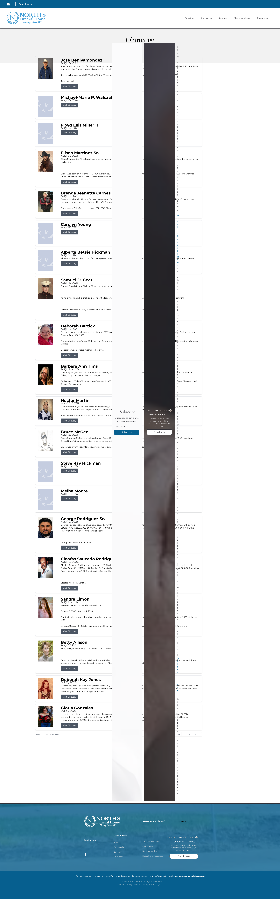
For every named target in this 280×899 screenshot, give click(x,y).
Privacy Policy (125, 884)
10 (179, 734)
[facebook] (85, 854)
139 (195, 734)
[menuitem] (190, 18)
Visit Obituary (69, 86)
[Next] (200, 734)
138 (189, 734)
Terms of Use (140, 884)
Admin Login (154, 884)
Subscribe (126, 432)
